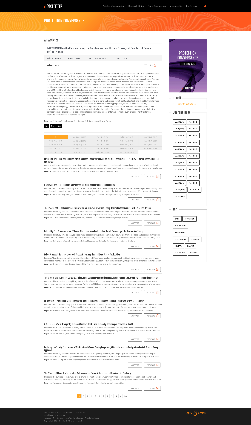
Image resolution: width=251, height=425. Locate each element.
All (56, 137)
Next (59, 126)
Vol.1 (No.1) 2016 (79, 137)
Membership (176, 6)
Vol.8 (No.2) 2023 (126, 148)
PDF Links (151, 176)
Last (125, 396)
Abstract (135, 176)
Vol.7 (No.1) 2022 (55, 148)
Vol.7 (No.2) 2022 (79, 148)
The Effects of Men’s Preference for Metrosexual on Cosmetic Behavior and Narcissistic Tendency (87, 373)
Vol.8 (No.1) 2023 (103, 148)
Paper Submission (157, 6)
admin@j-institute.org (187, 104)
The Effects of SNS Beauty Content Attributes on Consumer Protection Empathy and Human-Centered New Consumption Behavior (101, 277)
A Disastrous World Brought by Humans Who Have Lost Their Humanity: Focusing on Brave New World (88, 324)
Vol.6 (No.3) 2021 (126, 144)
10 (116, 396)
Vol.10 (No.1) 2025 (79, 152)
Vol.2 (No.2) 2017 (150, 137)
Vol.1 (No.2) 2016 (103, 137)
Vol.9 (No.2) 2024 (55, 152)
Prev (53, 126)
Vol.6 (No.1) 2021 (79, 144)
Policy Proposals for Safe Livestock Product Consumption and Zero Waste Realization (82, 254)
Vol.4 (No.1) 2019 (103, 141)
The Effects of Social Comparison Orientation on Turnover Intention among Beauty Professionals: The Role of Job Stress (97, 208)
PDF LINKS (148, 65)
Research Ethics (136, 6)
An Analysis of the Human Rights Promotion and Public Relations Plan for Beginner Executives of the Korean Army (94, 301)
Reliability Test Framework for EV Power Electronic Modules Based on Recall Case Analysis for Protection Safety (93, 231)
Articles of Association (113, 6)
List (46, 126)
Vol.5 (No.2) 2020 (55, 144)
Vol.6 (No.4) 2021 (150, 144)
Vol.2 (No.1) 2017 (126, 137)
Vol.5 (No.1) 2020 (150, 141)
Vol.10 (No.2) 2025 (103, 152)
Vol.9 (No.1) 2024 (150, 148)
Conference (191, 6)
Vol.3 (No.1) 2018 (55, 141)
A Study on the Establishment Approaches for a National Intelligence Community (79, 185)
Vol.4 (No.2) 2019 (126, 141)
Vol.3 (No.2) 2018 (79, 141)
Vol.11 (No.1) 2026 (126, 152)
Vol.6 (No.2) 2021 (103, 144)
